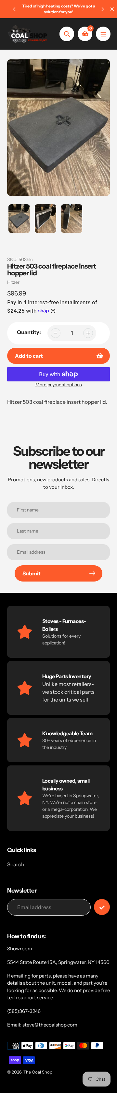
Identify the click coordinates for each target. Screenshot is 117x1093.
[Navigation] (103, 34)
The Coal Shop (37, 1072)
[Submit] (102, 907)
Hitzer (13, 282)
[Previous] (14, 9)
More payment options (58, 385)
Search (15, 864)
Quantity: (29, 332)
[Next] (102, 9)
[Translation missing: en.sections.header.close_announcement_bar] (112, 9)
